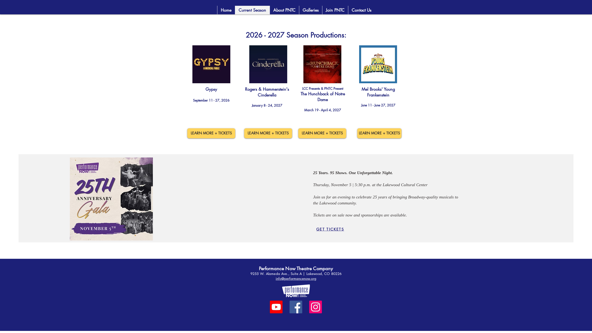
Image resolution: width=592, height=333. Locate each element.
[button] (335, 10)
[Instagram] (315, 307)
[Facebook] (296, 307)
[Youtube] (276, 307)
